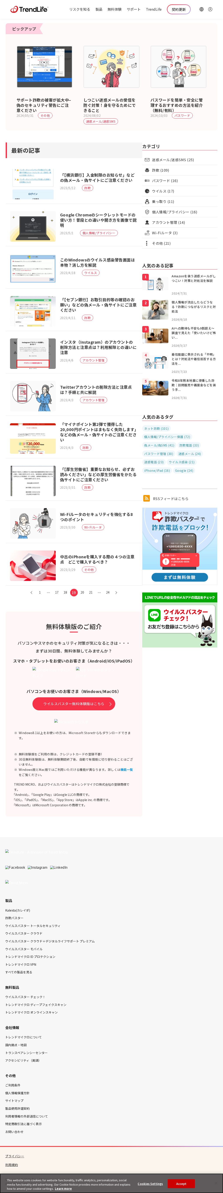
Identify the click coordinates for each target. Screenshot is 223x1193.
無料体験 (115, 9)
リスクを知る (79, 9)
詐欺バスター (14, 918)
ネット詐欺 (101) (156, 428)
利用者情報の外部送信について (26, 1116)
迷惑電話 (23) (154, 462)
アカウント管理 (94, 360)
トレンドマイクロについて (23, 1037)
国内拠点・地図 (16, 1045)
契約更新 (179, 9)
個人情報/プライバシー (99, 233)
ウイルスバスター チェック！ (25, 997)
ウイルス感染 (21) (182, 462)
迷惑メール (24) (189, 454)
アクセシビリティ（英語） (23, 1060)
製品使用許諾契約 (17, 1108)
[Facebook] (15, 868)
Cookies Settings (150, 1183)
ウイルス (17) (163, 191)
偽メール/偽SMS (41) (159, 445)
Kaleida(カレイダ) (17, 910)
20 (82, 592)
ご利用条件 (12, 1085)
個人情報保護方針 (17, 1093)
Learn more (63, 1188)
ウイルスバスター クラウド (23, 933)
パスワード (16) (165, 180)
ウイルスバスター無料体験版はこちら (74, 703)
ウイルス (90, 273)
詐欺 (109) (160, 170)
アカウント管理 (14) (168, 222)
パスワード (182, 115)
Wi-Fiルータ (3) (165, 232)
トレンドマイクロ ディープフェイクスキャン (35, 1004)
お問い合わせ (14, 1131)
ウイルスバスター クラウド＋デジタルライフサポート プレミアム (50, 941)
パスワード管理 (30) (158, 454)
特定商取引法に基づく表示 (23, 1124)
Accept (181, 1183)
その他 (45, 115)
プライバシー (14, 1156)
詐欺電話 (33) (189, 445)
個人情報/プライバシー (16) (174, 211)
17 (57, 592)
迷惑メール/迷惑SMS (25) (173, 159)
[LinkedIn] (59, 868)
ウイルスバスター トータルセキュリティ (33, 926)
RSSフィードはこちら (170, 498)
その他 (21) (161, 243)
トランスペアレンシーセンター (26, 1053)
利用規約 (11, 1165)
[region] (111, 1183)
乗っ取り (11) (163, 201)
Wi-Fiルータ (93, 527)
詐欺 (87, 188)
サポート (134, 9)
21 (91, 592)
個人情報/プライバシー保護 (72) (167, 437)
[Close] (216, 1183)
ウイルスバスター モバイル (23, 949)
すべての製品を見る (18, 972)
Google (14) (184, 470)
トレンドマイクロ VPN (20, 964)
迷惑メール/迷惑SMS (101, 121)
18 (65, 592)
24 (108, 592)
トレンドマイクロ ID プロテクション (30, 956)
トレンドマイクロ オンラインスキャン (31, 1012)
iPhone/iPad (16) (157, 470)
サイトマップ (14, 1100)
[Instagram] (37, 868)
